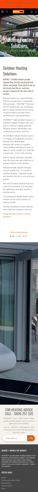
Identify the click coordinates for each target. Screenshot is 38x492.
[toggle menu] (2, 11)
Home (4, 51)
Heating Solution (13, 51)
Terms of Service (7, 486)
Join (31, 438)
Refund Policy (6, 483)
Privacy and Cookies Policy (11, 480)
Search (4, 478)
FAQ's (3, 488)
